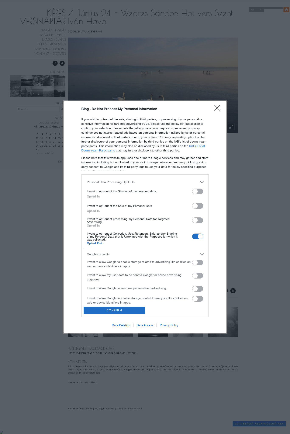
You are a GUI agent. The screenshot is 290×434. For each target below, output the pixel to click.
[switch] (197, 191)
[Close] (218, 109)
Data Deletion (121, 325)
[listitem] (145, 182)
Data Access (145, 325)
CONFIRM (114, 310)
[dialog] (145, 217)
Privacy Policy (169, 325)
